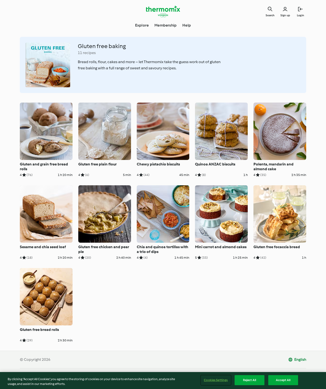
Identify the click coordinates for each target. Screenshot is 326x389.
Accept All (283, 380)
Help (186, 25)
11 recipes (87, 52)
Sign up (285, 15)
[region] (163, 380)
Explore (142, 25)
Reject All (249, 380)
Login (300, 15)
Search (270, 15)
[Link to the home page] (163, 11)
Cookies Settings (216, 380)
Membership (165, 25)
